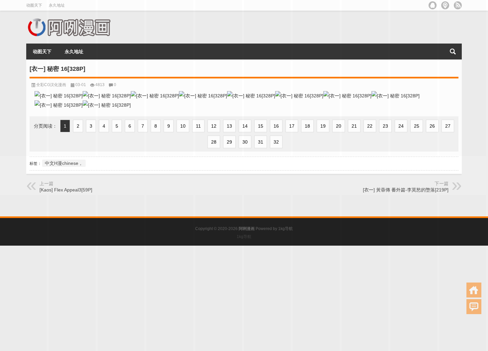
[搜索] (453, 51)
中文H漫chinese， (64, 163)
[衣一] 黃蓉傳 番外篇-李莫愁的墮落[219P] (405, 189)
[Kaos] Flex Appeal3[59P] (66, 189)
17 (291, 126)
